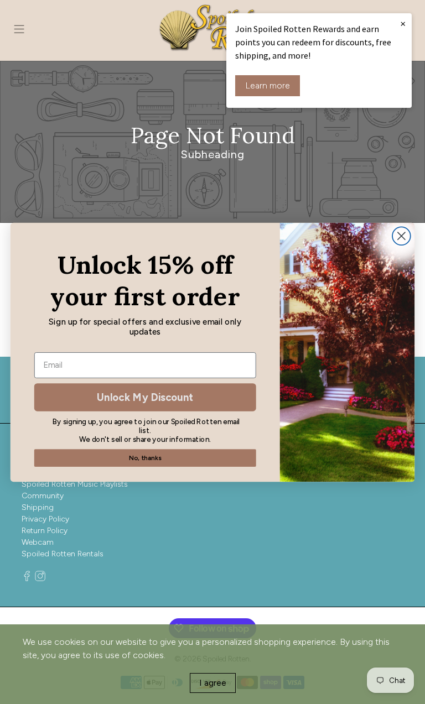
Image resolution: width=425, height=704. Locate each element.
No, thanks (145, 457)
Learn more (267, 85)
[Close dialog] (401, 236)
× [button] (403, 23)
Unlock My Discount (145, 396)
